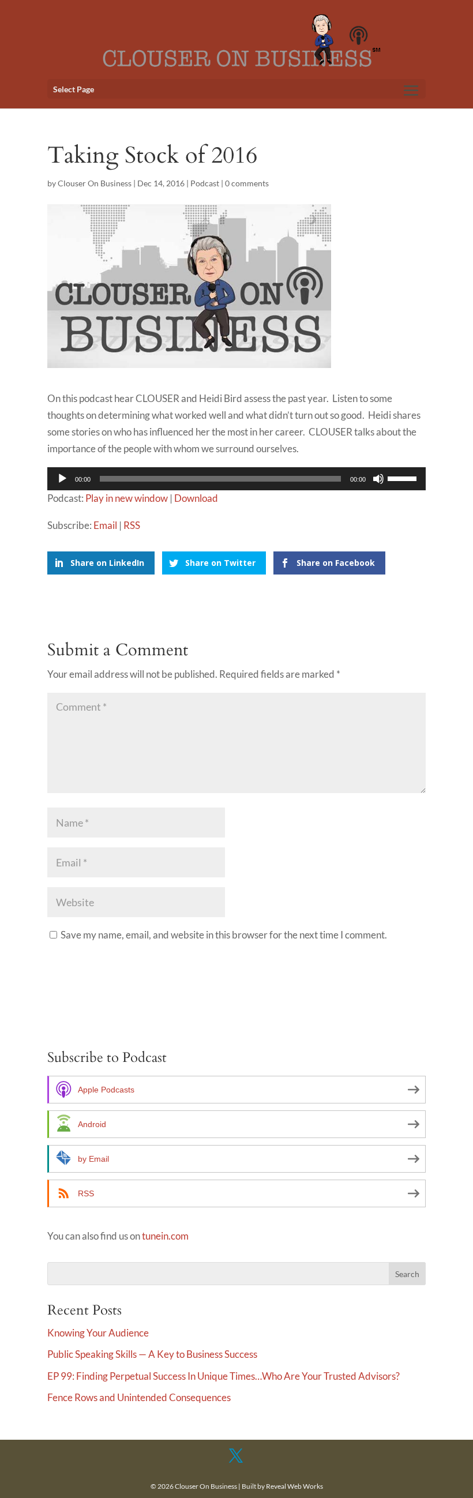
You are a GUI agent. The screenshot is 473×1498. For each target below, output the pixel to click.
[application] (236, 478)
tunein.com (165, 1236)
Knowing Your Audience (98, 1333)
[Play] (62, 479)
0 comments (247, 183)
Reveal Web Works (294, 1486)
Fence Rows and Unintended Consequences (139, 1397)
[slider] (404, 477)
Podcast (204, 183)
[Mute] (378, 479)
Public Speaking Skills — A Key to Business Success (152, 1354)
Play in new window (126, 498)
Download (196, 498)
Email (105, 525)
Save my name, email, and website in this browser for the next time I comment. (224, 935)
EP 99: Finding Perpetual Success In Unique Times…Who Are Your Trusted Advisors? (223, 1376)
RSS (131, 525)
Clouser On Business (95, 183)
